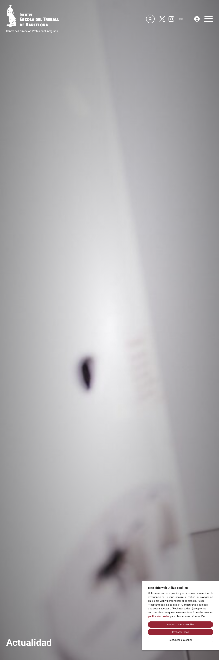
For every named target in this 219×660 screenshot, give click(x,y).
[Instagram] (171, 19)
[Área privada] (197, 19)
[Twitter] (162, 19)
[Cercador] (150, 19)
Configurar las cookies (180, 640)
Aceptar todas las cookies (180, 624)
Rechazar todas (180, 632)
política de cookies (158, 616)
